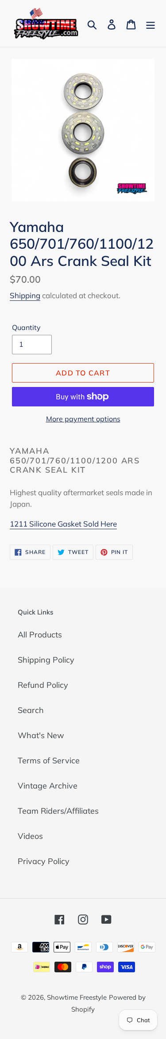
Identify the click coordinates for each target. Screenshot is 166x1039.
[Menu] (150, 23)
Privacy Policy (43, 861)
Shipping (25, 295)
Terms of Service (49, 760)
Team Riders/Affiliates (58, 811)
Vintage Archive (47, 786)
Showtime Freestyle (77, 997)
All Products (40, 634)
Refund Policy (43, 685)
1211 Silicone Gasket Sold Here (63, 523)
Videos (30, 836)
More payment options (83, 418)
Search (31, 710)
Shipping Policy (46, 660)
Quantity (26, 327)
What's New (41, 735)
